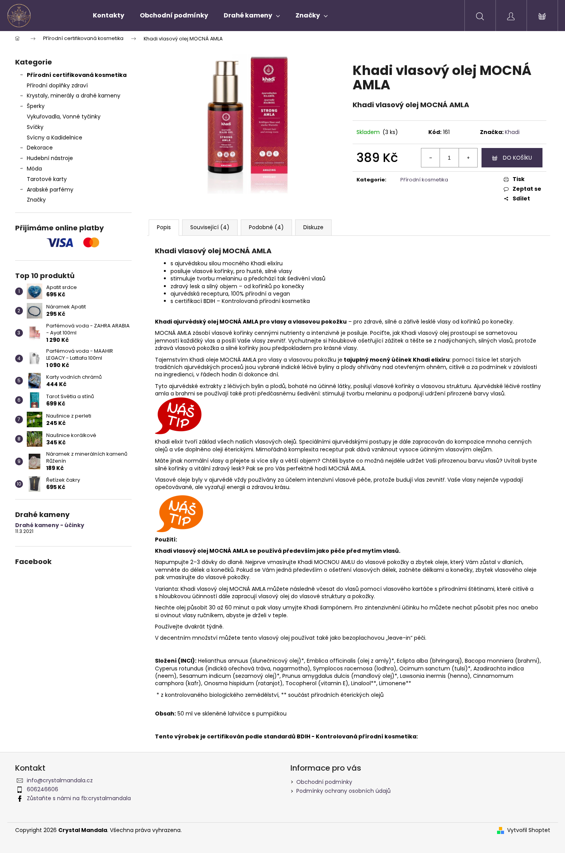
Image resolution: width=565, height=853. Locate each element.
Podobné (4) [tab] (266, 227)
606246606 (42, 789)
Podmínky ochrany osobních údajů (343, 791)
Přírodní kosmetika (424, 179)
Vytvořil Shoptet (528, 830)
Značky (36, 200)
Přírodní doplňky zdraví (57, 85)
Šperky (36, 106)
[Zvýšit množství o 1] (468, 157)
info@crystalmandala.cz (60, 780)
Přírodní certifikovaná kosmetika (77, 75)
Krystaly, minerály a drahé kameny (73, 95)
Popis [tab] (164, 227)
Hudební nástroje (50, 158)
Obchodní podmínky (324, 782)
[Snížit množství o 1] (430, 157)
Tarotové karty (47, 179)
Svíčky (35, 127)
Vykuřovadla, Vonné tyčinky (64, 116)
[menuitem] (108, 15)
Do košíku (517, 158)
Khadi (512, 132)
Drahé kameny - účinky (49, 525)
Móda (34, 168)
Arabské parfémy (50, 189)
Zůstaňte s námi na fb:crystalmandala (79, 798)
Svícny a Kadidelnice (54, 137)
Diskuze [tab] (313, 227)
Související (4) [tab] (209, 227)
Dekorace (40, 147)
